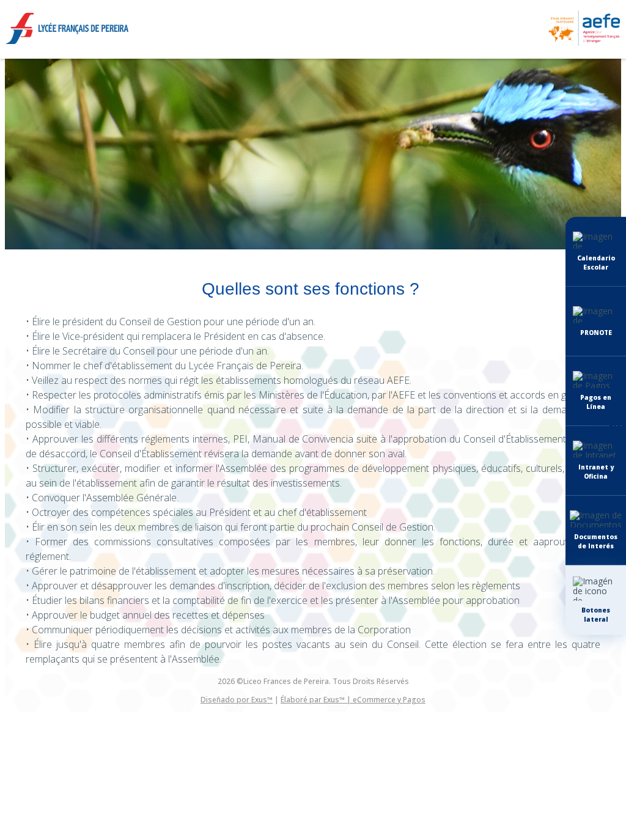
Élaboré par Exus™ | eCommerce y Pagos (353, 699)
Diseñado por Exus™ (237, 699)
